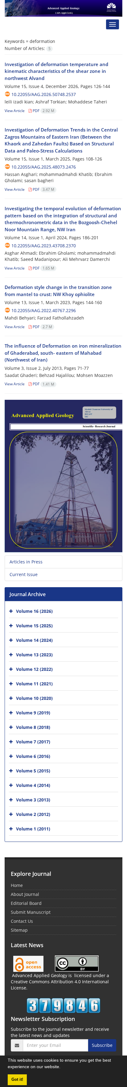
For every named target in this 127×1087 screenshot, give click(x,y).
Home (17, 885)
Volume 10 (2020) (34, 698)
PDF (43, 110)
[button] (62, 1067)
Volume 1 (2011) (33, 829)
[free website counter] (63, 1005)
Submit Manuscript (31, 912)
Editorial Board (26, 903)
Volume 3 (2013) (33, 800)
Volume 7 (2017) (33, 742)
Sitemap (19, 930)
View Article (15, 110)
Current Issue (24, 574)
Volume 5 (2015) (33, 771)
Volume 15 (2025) (34, 626)
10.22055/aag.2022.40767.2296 (43, 310)
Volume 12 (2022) (34, 669)
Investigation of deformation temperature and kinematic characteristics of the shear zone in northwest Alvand (56, 71)
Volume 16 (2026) (34, 611)
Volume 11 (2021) (34, 684)
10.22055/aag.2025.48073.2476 (43, 167)
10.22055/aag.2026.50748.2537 (43, 94)
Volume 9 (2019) (33, 713)
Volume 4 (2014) (33, 785)
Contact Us (22, 921)
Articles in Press (26, 562)
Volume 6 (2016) (33, 756)
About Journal (25, 894)
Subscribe (102, 1045)
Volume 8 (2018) (33, 727)
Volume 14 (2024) (34, 640)
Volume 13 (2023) (34, 655)
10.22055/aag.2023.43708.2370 (43, 246)
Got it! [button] (17, 1079)
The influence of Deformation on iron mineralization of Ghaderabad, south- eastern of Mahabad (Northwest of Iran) (63, 353)
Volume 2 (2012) (33, 814)
